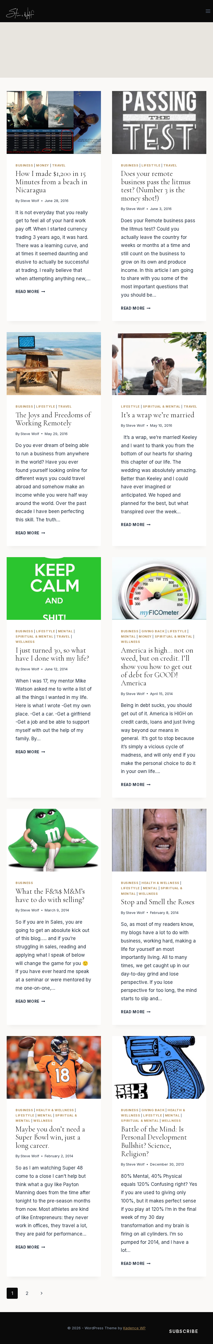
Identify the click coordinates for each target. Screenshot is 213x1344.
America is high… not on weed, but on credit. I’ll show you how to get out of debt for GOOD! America (157, 667)
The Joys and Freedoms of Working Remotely (53, 419)
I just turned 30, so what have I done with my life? (52, 654)
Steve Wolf (30, 201)
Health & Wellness (160, 883)
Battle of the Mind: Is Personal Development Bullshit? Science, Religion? (154, 1141)
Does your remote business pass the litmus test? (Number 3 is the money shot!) (156, 186)
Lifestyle (150, 165)
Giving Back (152, 631)
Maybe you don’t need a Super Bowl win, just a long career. (50, 1137)
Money (42, 165)
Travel (59, 165)
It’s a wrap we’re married (157, 415)
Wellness (25, 642)
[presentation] (54, 122)
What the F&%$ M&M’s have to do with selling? (50, 895)
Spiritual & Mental (162, 406)
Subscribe (183, 1331)
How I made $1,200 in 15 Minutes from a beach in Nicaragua (51, 181)
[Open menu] (208, 11)
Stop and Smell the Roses (157, 901)
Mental (65, 631)
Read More (30, 291)
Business (24, 165)
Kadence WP (134, 1328)
